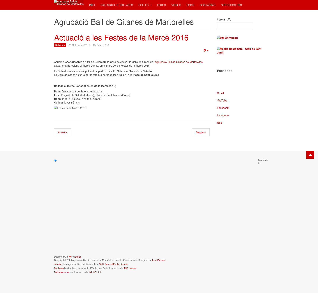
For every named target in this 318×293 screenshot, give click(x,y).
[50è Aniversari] (240, 37)
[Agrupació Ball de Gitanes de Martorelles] (69, 2)
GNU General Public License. (113, 264)
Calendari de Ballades (116, 5)
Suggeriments (231, 5)
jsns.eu (78, 256)
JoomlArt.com (158, 259)
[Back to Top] (310, 155)
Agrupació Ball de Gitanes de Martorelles (179, 62)
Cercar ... (222, 19)
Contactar (207, 5)
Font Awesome (61, 272)
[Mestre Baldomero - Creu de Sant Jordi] (240, 50)
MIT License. (130, 268)
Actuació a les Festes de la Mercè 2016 (121, 37)
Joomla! (58, 264)
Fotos (161, 5)
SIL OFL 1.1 (95, 272)
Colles (143, 5)
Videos (176, 5)
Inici (92, 5)
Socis (190, 5)
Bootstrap (59, 268)
